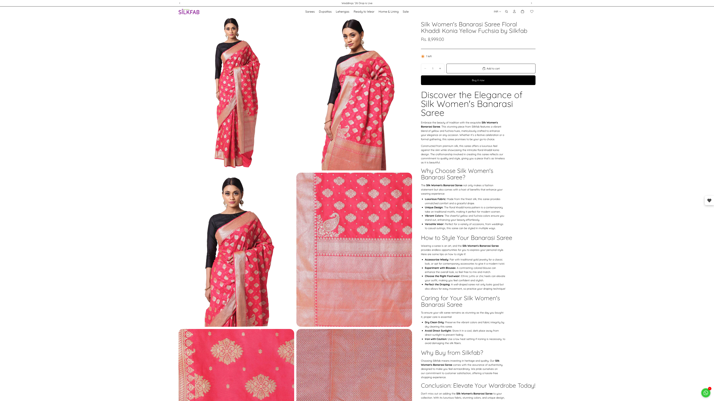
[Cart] (522, 11)
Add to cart (493, 68)
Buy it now (478, 80)
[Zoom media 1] (236, 93)
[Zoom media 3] (236, 250)
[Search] (506, 11)
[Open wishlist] (709, 200)
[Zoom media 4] (354, 250)
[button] (532, 11)
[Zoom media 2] (354, 93)
